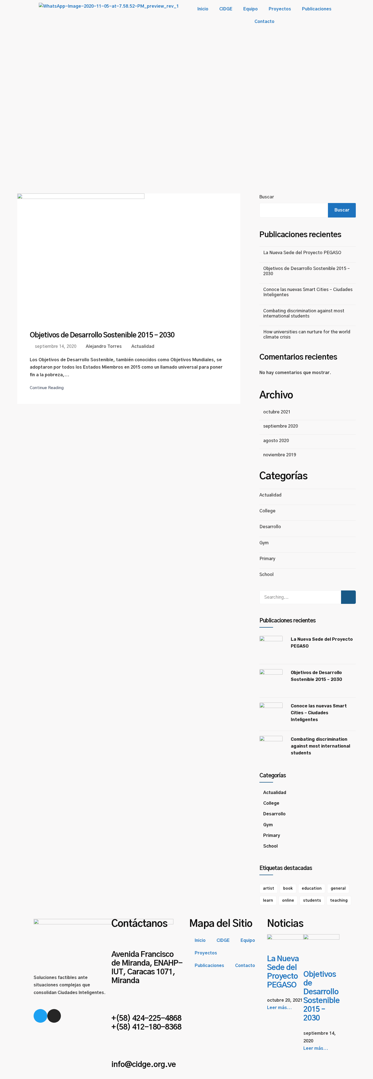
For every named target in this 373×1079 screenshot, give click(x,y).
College (267, 511)
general (338, 888)
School (266, 574)
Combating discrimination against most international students (320, 746)
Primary (267, 559)
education (312, 888)
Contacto (264, 21)
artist (268, 888)
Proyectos (280, 9)
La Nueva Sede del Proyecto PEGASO (302, 253)
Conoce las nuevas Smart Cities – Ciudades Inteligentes (319, 712)
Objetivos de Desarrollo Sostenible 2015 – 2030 (102, 335)
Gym (264, 543)
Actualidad (142, 346)
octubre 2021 (277, 412)
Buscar (266, 197)
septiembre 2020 (280, 426)
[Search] (348, 597)
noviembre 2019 (279, 455)
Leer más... (279, 1008)
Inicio (202, 9)
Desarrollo (270, 527)
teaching (339, 900)
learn (268, 900)
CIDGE (225, 9)
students (312, 900)
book (288, 888)
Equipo (250, 9)
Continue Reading (47, 388)
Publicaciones (316, 9)
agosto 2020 (276, 441)
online (288, 900)
